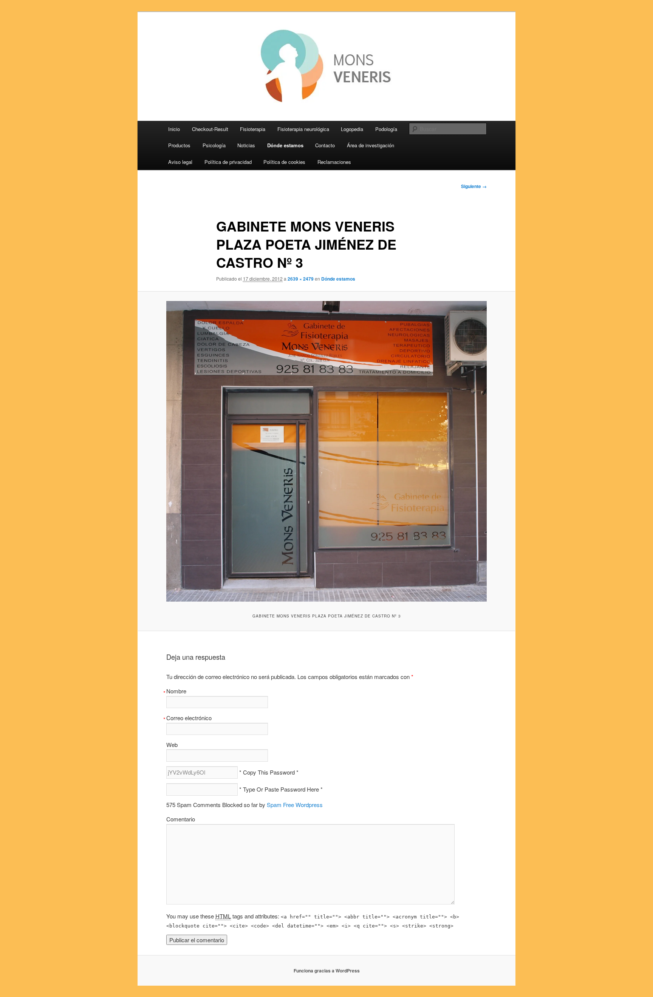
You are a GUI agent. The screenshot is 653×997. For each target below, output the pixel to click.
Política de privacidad (228, 161)
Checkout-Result (210, 129)
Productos (179, 145)
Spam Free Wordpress (295, 805)
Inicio (174, 129)
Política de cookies (284, 161)
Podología (386, 129)
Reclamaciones (334, 161)
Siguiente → (474, 186)
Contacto (325, 145)
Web (172, 745)
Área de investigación (370, 145)
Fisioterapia (252, 129)
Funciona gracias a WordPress (327, 970)
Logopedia (352, 129)
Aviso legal (180, 161)
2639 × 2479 (301, 278)
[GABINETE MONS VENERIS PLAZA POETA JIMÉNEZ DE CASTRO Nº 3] (326, 451)
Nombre (176, 691)
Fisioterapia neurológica (303, 129)
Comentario (180, 819)
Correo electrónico (189, 718)
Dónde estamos (285, 145)
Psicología (214, 145)
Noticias (246, 145)
